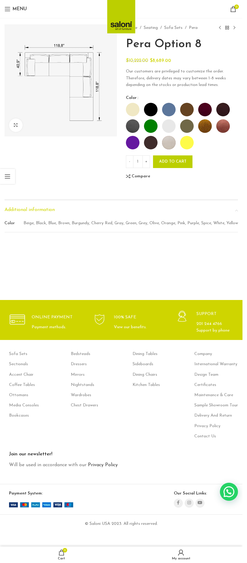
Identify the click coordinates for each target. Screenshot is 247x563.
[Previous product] (220, 28)
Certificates (205, 385)
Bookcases (19, 415)
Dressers (79, 364)
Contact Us (205, 436)
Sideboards (143, 364)
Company (203, 354)
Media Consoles (24, 405)
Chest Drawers (84, 405)
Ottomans (18, 395)
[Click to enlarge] (16, 125)
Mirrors (78, 374)
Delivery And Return (213, 415)
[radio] (132, 109)
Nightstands (82, 385)
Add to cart (172, 162)
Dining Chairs (145, 374)
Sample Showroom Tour (216, 405)
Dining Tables (145, 354)
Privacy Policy (207, 426)
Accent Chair (21, 374)
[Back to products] (227, 28)
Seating (151, 28)
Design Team (206, 374)
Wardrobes (81, 395)
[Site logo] (121, 15)
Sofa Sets (173, 28)
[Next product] (234, 28)
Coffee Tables (22, 385)
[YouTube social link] (200, 503)
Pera (193, 28)
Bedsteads (80, 354)
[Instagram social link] (189, 503)
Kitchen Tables (146, 385)
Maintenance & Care (213, 395)
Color (131, 98)
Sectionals (18, 364)
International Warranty (215, 364)
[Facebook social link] (178, 503)
